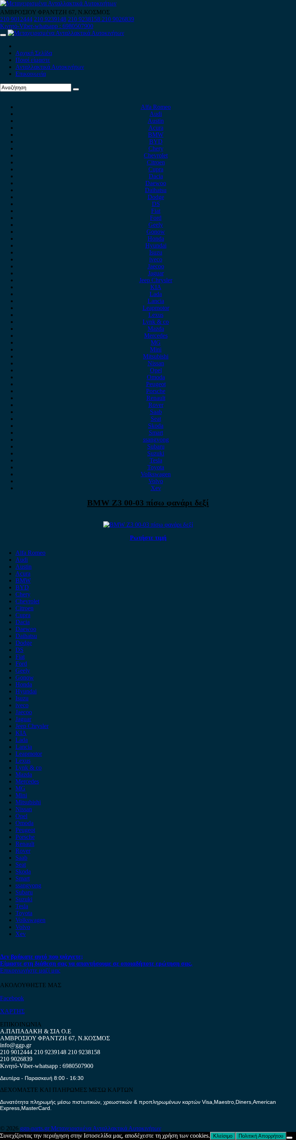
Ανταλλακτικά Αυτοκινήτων (49, 67)
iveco (155, 259)
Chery (155, 148)
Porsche (155, 391)
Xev (156, 488)
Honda (156, 238)
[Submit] (76, 89)
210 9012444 (16, 19)
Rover (155, 405)
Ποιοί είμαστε (32, 60)
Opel (156, 370)
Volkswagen (156, 474)
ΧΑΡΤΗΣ (12, 1011)
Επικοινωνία (30, 73)
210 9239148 (50, 19)
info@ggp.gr (15, 1045)
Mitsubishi (155, 356)
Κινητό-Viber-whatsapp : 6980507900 (46, 26)
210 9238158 (85, 19)
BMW (155, 134)
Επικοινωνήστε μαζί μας (30, 970)
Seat (156, 418)
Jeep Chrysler (155, 280)
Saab (156, 411)
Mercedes (156, 335)
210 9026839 (118, 19)
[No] (289, 1138)
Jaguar (156, 273)
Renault (155, 398)
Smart (156, 432)
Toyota (155, 467)
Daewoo (155, 183)
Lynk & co (156, 321)
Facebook (12, 998)
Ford (155, 217)
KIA (155, 287)
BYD (156, 141)
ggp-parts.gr (35, 1128)
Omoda (156, 377)
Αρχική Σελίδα (33, 53)
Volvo (155, 481)
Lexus (155, 314)
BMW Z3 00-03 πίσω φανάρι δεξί (148, 502)
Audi (156, 113)
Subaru (156, 446)
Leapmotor (156, 308)
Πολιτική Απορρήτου (261, 1136)
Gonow (155, 231)
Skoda (155, 425)
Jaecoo (156, 266)
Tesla (156, 460)
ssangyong (156, 439)
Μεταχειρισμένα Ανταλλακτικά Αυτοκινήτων (106, 1128)
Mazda (156, 328)
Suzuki (155, 453)
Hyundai (155, 245)
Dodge (156, 197)
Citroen (156, 162)
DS (156, 204)
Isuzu (155, 252)
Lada (156, 294)
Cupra (155, 169)
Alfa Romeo (156, 107)
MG (156, 342)
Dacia (156, 176)
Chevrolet (156, 155)
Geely (155, 224)
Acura (155, 127)
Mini (155, 349)
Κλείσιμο (222, 1136)
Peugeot (156, 384)
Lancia (156, 301)
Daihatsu (155, 190)
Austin (156, 120)
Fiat (155, 211)
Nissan (156, 363)
